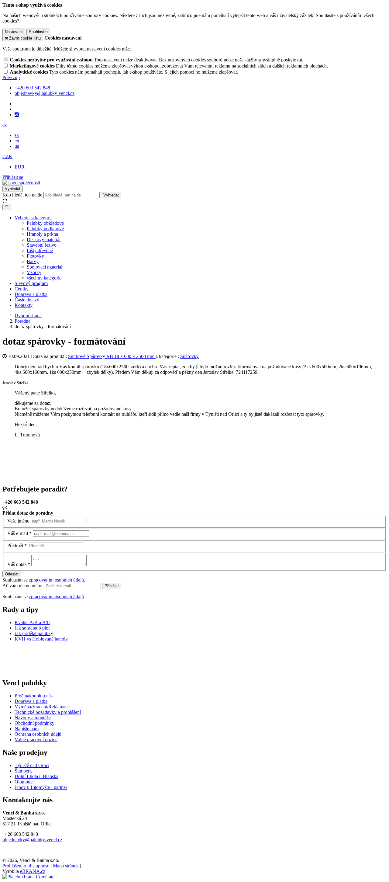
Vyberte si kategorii (33, 217)
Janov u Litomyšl (31, 787)
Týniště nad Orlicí (32, 765)
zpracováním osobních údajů (56, 579)
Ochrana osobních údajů (38, 734)
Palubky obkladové (45, 223)
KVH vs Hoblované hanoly (41, 638)
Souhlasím (38, 32)
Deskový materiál (43, 239)
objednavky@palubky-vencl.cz (32, 839)
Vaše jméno (18, 520)
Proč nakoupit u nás (34, 695)
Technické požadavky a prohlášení (48, 712)
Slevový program (31, 283)
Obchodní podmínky (34, 723)
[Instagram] (17, 114)
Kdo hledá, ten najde (22, 194)
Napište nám (27, 728)
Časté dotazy (27, 299)
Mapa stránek (66, 865)
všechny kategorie (44, 277)
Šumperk (23, 770)
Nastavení (14, 32)
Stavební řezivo (42, 245)
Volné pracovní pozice (36, 739)
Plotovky (35, 256)
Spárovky (189, 356)
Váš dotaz (16, 564)
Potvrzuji (11, 77)
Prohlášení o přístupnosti (26, 865)
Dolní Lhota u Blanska (36, 776)
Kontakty (24, 305)
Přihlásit (112, 586)
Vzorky (34, 272)
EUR (20, 166)
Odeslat (12, 574)
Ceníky (22, 288)
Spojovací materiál (44, 266)
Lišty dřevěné (40, 250)
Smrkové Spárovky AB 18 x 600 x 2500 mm (112, 356)
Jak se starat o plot (32, 627)
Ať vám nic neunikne (23, 585)
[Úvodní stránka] (21, 182)
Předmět (15, 545)
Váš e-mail (17, 533)
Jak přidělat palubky (34, 633)
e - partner (57, 787)
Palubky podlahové (45, 228)
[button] (4, 124)
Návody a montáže (33, 717)
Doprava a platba (31, 294)
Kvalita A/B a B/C (32, 622)
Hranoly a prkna (42, 234)
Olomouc (24, 781)
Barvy (33, 261)
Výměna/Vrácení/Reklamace (42, 706)
